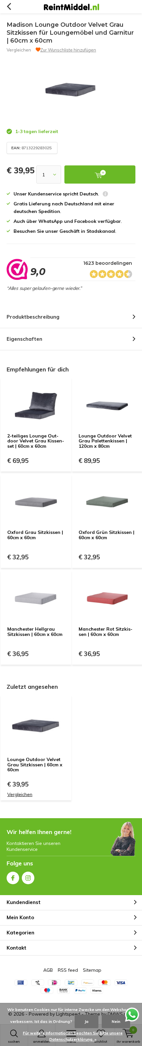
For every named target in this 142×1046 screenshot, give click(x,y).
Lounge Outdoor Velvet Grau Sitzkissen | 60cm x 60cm (34, 764)
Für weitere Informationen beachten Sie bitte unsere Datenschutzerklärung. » (73, 1036)
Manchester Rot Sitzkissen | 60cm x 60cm (105, 631)
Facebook (13, 878)
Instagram (28, 878)
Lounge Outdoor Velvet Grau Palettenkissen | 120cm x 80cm (105, 441)
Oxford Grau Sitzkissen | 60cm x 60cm (35, 534)
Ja (87, 1021)
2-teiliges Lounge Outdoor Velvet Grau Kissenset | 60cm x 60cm (35, 441)
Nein (116, 1021)
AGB (48, 970)
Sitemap (92, 970)
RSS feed (68, 970)
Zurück (9, 6)
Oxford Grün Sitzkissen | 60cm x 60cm (106, 534)
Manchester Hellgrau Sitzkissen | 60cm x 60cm (34, 631)
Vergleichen (19, 49)
